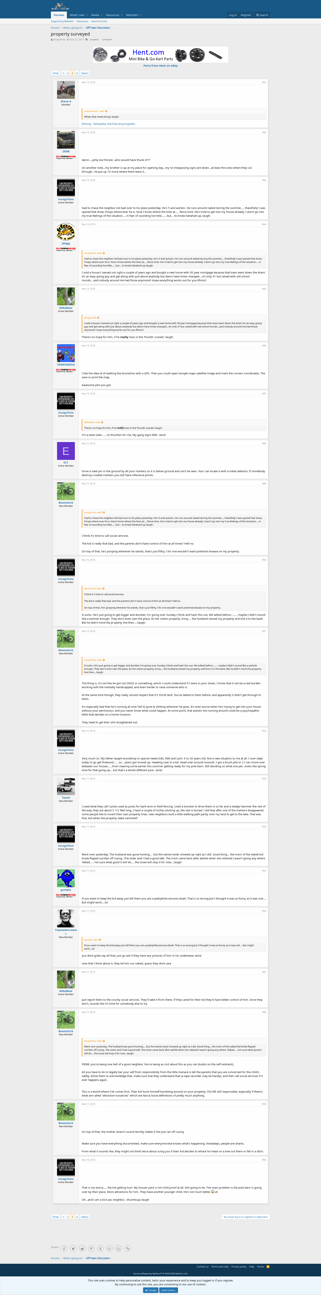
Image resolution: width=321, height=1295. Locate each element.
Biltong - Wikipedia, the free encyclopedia (108, 124)
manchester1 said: (94, 111)
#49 (264, 483)
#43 (264, 180)
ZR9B (65, 151)
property (94, 39)
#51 (264, 631)
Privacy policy (239, 1266)
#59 (264, 1104)
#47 (264, 393)
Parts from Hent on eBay (160, 65)
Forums (59, 15)
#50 (264, 559)
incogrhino (59, 39)
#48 (264, 443)
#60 (264, 1159)
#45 (264, 288)
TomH (66, 797)
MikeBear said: (92, 422)
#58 (264, 1012)
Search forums (99, 21)
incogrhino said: (93, 253)
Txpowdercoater (66, 932)
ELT (66, 462)
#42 (264, 132)
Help (251, 1266)
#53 (264, 778)
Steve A (66, 101)
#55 (264, 870)
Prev (56, 73)
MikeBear (66, 308)
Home (260, 1266)
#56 (264, 911)
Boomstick (66, 502)
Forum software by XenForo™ (160, 1273)
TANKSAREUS (66, 364)
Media (95, 15)
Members (132, 15)
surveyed (106, 39)
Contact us (203, 1266)
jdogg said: (90, 317)
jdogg (66, 243)
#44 (264, 224)
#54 (264, 826)
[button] (87, 15)
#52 (264, 730)
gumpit (66, 889)
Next (84, 73)
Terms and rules (220, 1266)
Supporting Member (62, 21)
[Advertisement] (174, 96)
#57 (264, 972)
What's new (77, 15)
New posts (82, 21)
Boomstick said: (92, 588)
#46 (264, 345)
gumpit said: (91, 939)
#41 (264, 82)
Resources (112, 15)
